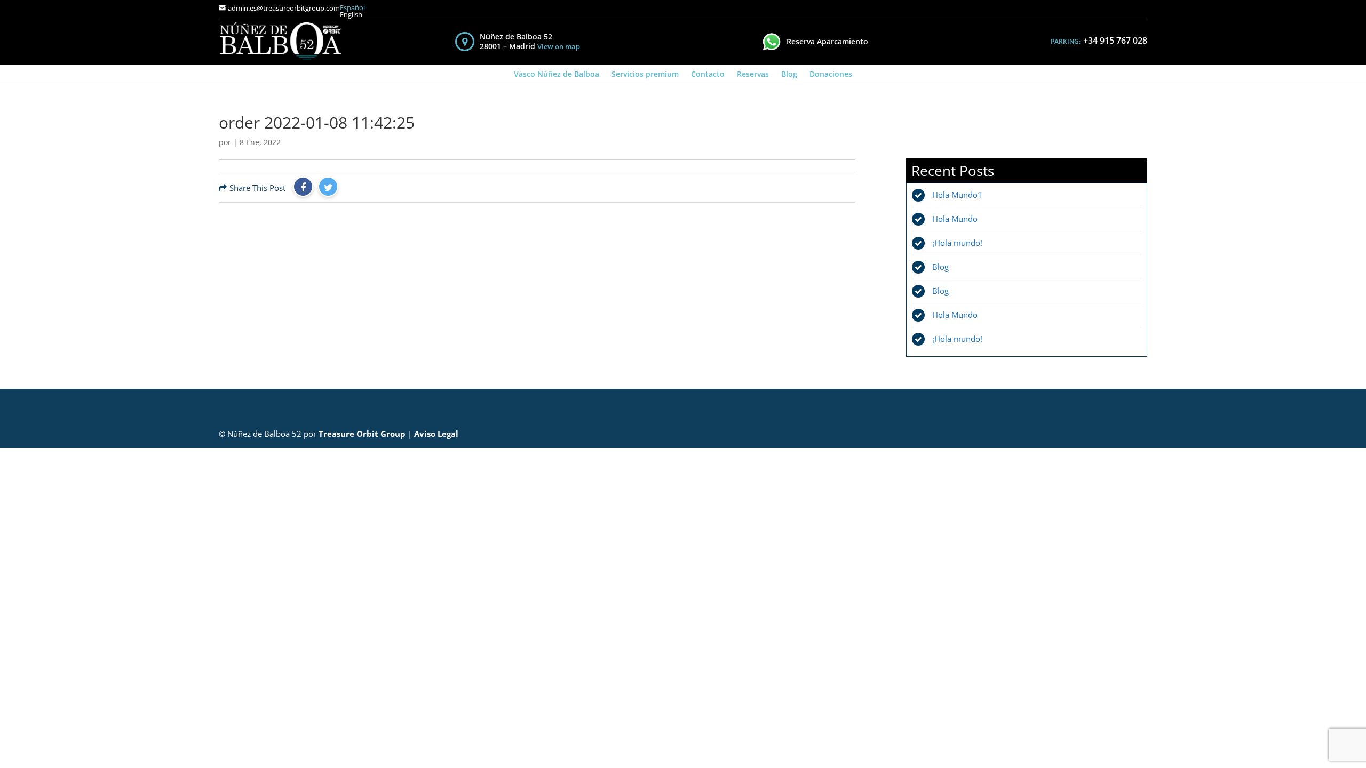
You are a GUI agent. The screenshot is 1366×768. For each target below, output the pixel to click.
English (351, 14)
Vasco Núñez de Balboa (556, 74)
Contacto (708, 74)
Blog (789, 74)
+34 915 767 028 (1115, 40)
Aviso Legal (436, 433)
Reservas (753, 74)
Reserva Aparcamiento (827, 41)
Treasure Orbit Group (362, 433)
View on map (558, 46)
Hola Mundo (955, 218)
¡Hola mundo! (957, 242)
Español (352, 7)
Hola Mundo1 (957, 194)
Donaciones (830, 74)
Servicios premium (645, 74)
